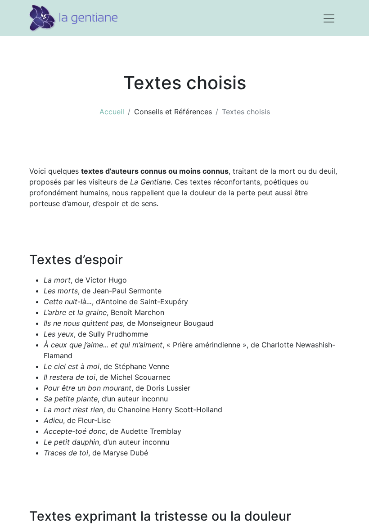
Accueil (111, 111)
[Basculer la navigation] (329, 18)
